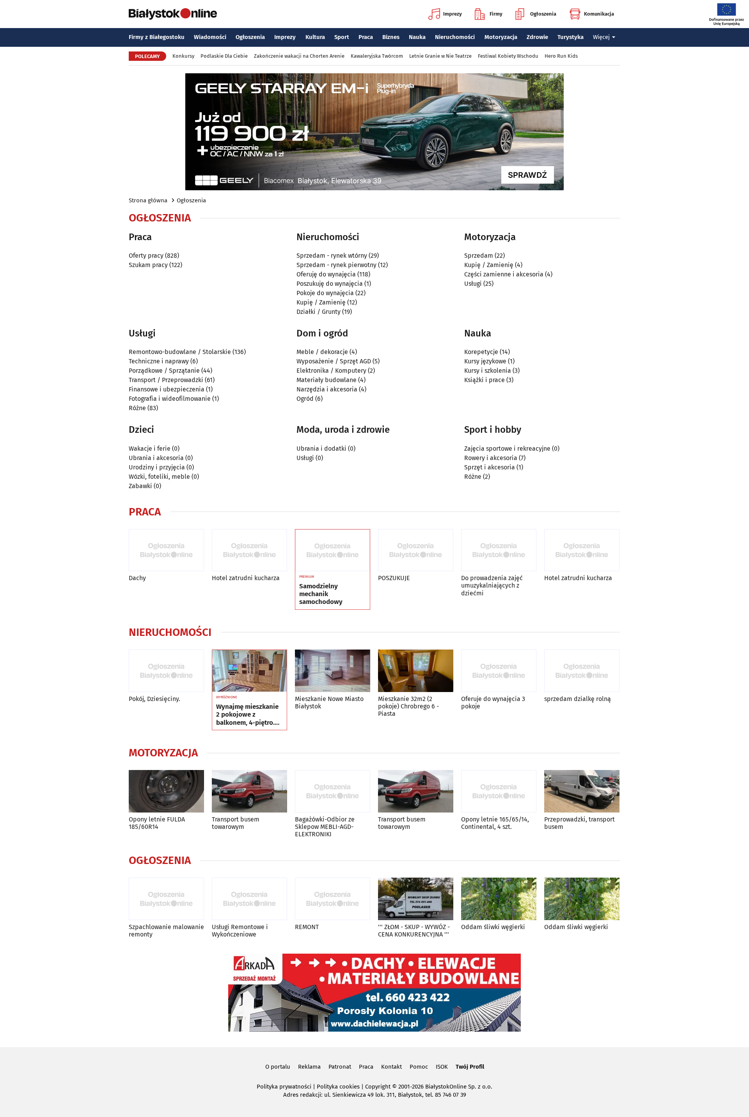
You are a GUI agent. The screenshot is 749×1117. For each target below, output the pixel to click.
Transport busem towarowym (235, 823)
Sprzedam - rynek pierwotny (336, 265)
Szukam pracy (148, 265)
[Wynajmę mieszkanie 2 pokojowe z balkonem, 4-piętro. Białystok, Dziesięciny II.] (249, 671)
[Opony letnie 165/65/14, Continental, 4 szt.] (498, 791)
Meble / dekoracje (322, 352)
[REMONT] (332, 899)
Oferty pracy (146, 255)
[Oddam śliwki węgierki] (498, 899)
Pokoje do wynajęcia (325, 293)
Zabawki (140, 486)
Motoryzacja (501, 37)
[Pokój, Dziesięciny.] (166, 671)
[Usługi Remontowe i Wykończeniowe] (249, 899)
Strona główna (148, 200)
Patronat (339, 1066)
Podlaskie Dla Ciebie (224, 55)
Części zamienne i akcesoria (503, 274)
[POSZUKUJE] (415, 550)
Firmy (496, 14)
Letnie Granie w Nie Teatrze (440, 55)
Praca (366, 37)
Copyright (377, 1086)
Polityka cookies (338, 1086)
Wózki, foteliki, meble (159, 476)
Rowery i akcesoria (490, 458)
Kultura (315, 37)
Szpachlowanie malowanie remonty (166, 930)
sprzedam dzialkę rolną (577, 699)
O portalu (277, 1066)
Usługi (473, 283)
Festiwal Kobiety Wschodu (508, 55)
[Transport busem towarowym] (249, 791)
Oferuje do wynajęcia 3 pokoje (493, 702)
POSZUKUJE (394, 578)
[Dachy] (166, 550)
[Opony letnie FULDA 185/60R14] (166, 791)
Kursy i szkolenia (487, 370)
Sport (341, 37)
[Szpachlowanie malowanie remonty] (166, 899)
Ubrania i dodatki (321, 448)
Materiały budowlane (326, 380)
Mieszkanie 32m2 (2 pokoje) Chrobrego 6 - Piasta (408, 706)
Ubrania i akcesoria (156, 458)
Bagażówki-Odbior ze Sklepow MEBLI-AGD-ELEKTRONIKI (325, 827)
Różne (137, 408)
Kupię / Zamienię (321, 302)
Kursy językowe (485, 361)
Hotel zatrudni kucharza (246, 578)
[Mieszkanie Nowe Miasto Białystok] (332, 671)
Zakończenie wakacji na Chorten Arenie (299, 55)
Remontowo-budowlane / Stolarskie (180, 352)
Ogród (305, 398)
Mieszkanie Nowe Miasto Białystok (329, 702)
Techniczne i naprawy (159, 361)
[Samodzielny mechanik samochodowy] (332, 550)
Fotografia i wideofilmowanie (170, 398)
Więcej (601, 37)
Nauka (417, 37)
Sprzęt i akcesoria (489, 467)
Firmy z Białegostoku (157, 37)
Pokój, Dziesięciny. (154, 699)
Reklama (309, 1066)
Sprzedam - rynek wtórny (331, 255)
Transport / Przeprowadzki (166, 380)
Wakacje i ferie (149, 448)
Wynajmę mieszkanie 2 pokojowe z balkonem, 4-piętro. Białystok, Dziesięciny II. (248, 715)
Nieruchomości (455, 37)
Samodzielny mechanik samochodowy (321, 594)
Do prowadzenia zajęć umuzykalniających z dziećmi (492, 585)
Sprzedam (478, 255)
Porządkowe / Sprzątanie (164, 370)
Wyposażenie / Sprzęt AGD (333, 361)
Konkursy (183, 55)
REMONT (307, 927)
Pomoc (419, 1066)
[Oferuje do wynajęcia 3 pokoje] (498, 671)
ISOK (442, 1066)
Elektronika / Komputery (331, 370)
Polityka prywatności (284, 1086)
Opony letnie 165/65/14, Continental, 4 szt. (495, 823)
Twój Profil (470, 1066)
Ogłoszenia (543, 14)
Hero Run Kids (561, 55)
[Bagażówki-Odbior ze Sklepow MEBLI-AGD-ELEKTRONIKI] (332, 791)
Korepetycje (481, 352)
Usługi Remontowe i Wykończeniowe (240, 930)
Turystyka (570, 37)
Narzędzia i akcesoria (326, 389)
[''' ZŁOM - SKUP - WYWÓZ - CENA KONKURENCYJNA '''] (415, 899)
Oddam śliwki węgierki (493, 927)
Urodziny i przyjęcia (157, 467)
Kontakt (391, 1066)
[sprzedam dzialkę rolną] (581, 671)
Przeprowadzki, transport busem (579, 823)
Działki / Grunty (318, 311)
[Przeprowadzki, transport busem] (581, 791)
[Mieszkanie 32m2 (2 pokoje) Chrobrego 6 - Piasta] (415, 671)
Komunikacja (599, 14)
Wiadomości (210, 37)
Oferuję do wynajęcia (326, 274)
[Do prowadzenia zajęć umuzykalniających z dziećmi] (498, 550)
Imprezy (452, 14)
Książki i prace (484, 380)
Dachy (137, 578)
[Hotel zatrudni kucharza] (249, 550)
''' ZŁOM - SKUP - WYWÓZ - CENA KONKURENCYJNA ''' (414, 930)
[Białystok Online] (173, 14)
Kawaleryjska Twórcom (377, 55)
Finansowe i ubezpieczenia (166, 389)
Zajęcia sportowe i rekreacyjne (507, 448)
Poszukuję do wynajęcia (329, 283)
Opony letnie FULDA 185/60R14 (157, 823)
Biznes (390, 37)
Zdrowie (537, 37)
